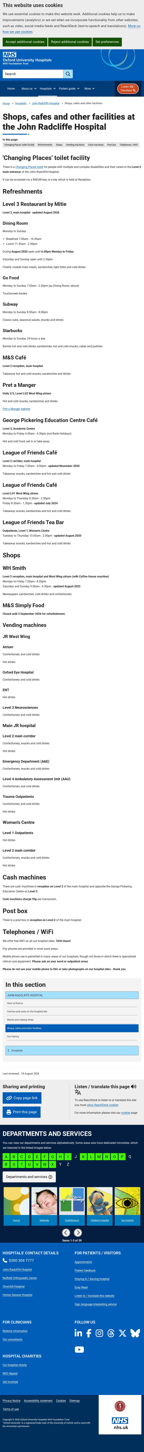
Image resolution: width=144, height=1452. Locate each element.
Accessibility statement (38, 1400)
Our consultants (12, 1339)
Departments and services (26, 1177)
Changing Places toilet (29, 167)
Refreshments (45, 144)
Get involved (10, 1382)
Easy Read (81, 1287)
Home (6, 103)
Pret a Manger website (16, 409)
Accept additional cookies (25, 42)
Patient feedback (85, 1270)
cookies (125, 1112)
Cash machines (96, 144)
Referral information (15, 1331)
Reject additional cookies (70, 42)
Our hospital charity (15, 1365)
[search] (68, 74)
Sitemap (74, 1400)
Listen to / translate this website (94, 1295)
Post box (111, 144)
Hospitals (21, 103)
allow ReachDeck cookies (102, 1105)
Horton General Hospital (17, 1295)
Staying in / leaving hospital (92, 1279)
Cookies (61, 1400)
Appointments (83, 1262)
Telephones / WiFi (129, 144)
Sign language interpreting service (96, 1304)
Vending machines (75, 144)
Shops (59, 144)
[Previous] (66, 1232)
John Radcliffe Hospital (45, 103)
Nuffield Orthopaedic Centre (20, 1278)
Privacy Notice (11, 1400)
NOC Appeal (10, 1373)
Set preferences (107, 42)
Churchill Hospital (14, 1286)
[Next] (78, 1232)
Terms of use (11, 1409)
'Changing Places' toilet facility (19, 144)
